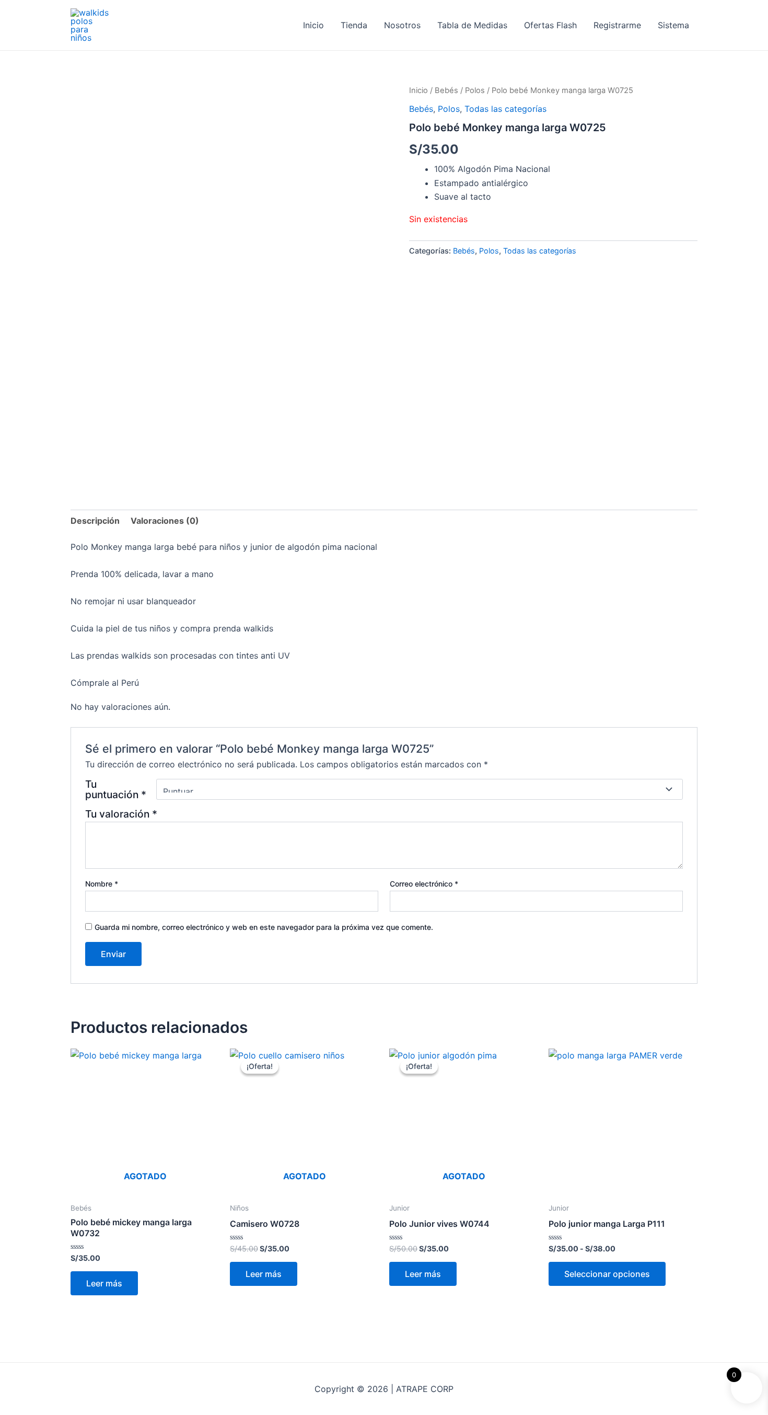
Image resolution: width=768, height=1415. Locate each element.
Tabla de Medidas (472, 25)
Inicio (313, 25)
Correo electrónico (424, 883)
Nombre (101, 883)
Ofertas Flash (550, 25)
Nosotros (402, 25)
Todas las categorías (505, 108)
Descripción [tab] (95, 520)
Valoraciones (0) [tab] (165, 520)
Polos (475, 90)
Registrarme (617, 25)
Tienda (354, 25)
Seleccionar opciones (607, 1274)
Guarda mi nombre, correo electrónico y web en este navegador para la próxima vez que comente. (264, 927)
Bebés (446, 90)
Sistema (673, 25)
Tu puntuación (115, 789)
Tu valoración (121, 814)
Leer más (104, 1283)
